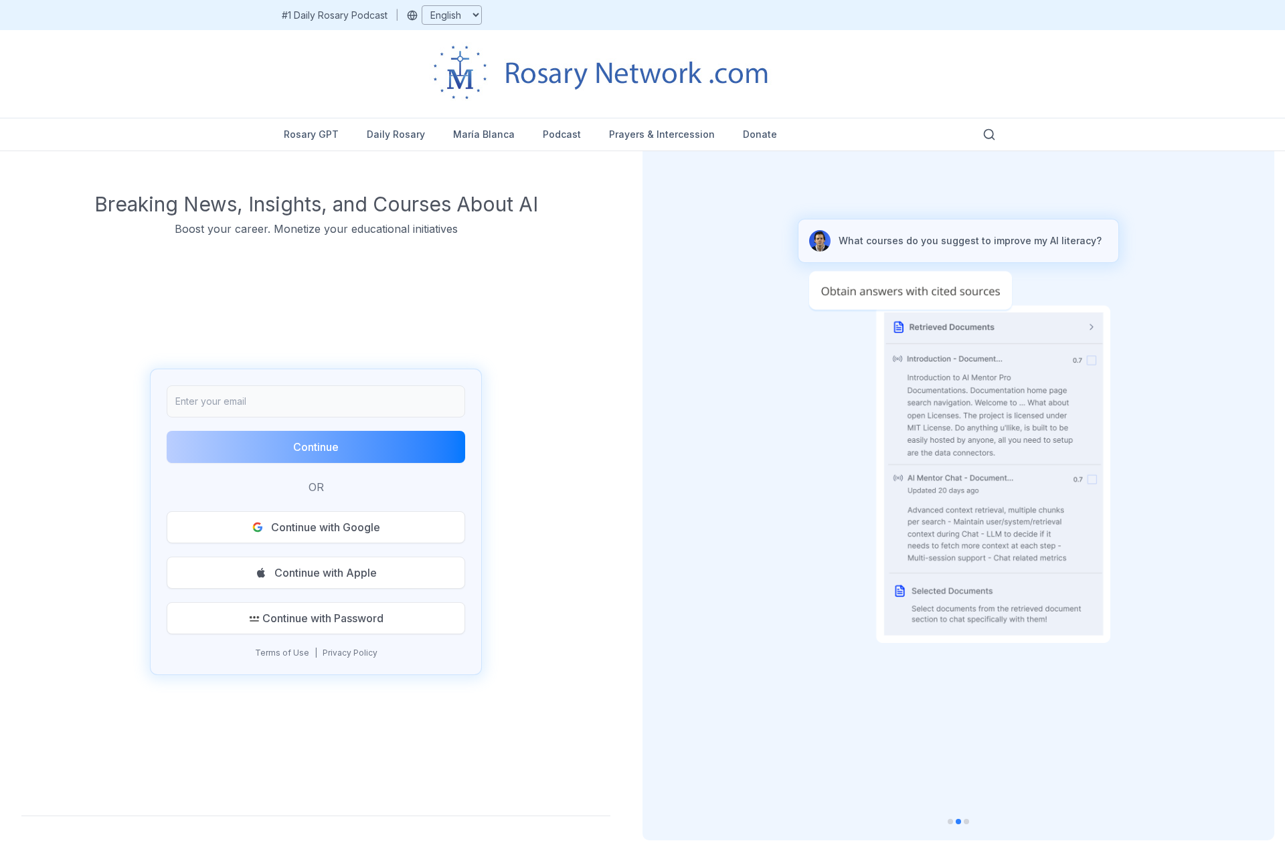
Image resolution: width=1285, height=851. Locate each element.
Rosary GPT (311, 134)
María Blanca (484, 134)
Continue (316, 447)
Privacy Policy (350, 653)
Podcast (562, 134)
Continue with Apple (325, 572)
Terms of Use (282, 653)
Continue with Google (325, 527)
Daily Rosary (396, 134)
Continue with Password (322, 618)
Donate (760, 134)
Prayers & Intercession (662, 134)
